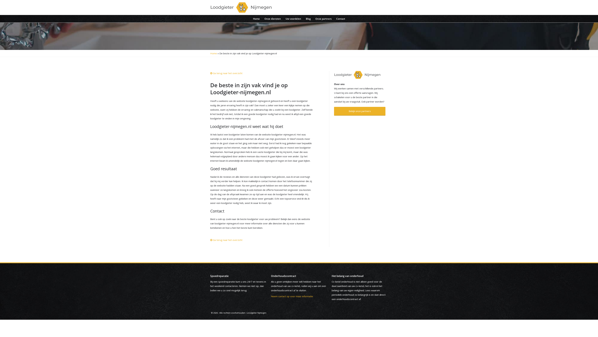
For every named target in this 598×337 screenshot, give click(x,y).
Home (256, 18)
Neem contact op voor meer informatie (292, 296)
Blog (308, 18)
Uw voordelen (293, 18)
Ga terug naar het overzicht (227, 73)
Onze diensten (272, 18)
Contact (340, 18)
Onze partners (323, 18)
